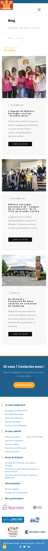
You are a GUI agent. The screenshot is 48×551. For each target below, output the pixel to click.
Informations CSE (12, 451)
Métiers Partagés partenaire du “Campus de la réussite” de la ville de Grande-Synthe (23, 207)
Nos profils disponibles (14, 414)
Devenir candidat (12, 444)
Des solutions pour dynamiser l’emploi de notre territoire (22, 470)
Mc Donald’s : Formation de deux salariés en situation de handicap (22, 302)
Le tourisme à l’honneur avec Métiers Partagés (20, 464)
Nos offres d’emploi (34, 437)
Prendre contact (24, 384)
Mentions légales (12, 489)
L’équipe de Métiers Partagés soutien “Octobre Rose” (21, 113)
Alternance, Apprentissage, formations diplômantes (21, 476)
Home (10, 38)
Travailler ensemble (13, 421)
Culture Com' (40, 543)
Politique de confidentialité (16, 492)
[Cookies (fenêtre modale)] (4, 546)
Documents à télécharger (15, 425)
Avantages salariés (13, 437)
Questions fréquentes (14, 418)
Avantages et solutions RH (16, 410)
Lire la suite (22, 144)
